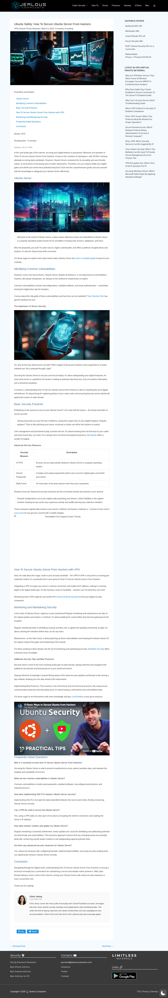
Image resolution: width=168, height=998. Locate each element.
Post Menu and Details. (24, 92)
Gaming (127, 5)
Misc (147, 5)
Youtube (65, 976)
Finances (116, 5)
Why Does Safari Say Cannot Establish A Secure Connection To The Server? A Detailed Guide (140, 92)
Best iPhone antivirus (20, 967)
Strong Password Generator (23, 962)
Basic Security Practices (26, 108)
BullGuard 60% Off (133, 26)
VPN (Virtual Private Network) (27, 29)
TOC (139, 991)
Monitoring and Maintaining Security (31, 117)
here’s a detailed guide (86, 258)
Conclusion (21, 126)
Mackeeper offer (132, 31)
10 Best (138, 5)
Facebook (65, 967)
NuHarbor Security (96, 649)
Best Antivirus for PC (20, 976)
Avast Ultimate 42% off (135, 36)
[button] (154, 6)
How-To (95, 5)
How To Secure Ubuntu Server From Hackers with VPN (40, 112)
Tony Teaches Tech (95, 296)
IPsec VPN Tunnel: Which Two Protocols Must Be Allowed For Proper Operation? (138, 119)
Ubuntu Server (22, 99)
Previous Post (17, 946)
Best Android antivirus (20, 971)
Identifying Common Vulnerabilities (31, 103)
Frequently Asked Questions (28, 122)
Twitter (64, 971)
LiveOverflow (77, 697)
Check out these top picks (67, 597)
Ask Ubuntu (92, 435)
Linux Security (20, 513)
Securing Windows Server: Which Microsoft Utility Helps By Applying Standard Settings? (140, 174)
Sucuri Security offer (134, 41)
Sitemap (154, 991)
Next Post (107, 946)
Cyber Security (78, 5)
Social (105, 5)
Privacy (146, 991)
